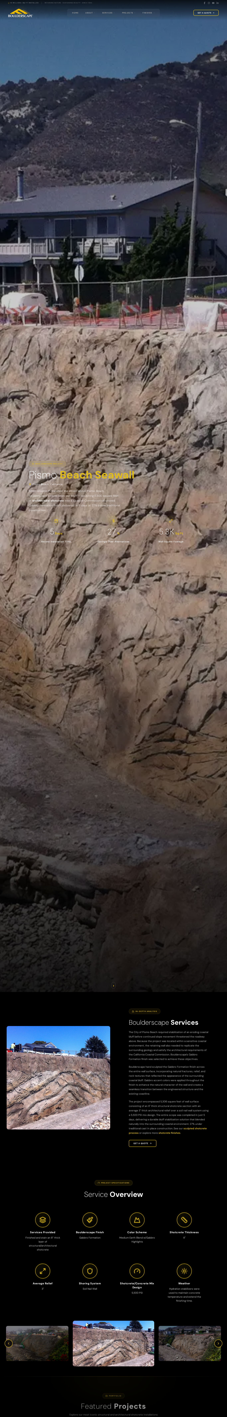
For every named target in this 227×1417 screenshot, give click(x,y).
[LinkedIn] (217, 3)
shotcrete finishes (169, 1133)
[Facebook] (204, 3)
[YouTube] (213, 3)
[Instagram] (209, 3)
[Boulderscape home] (20, 12)
